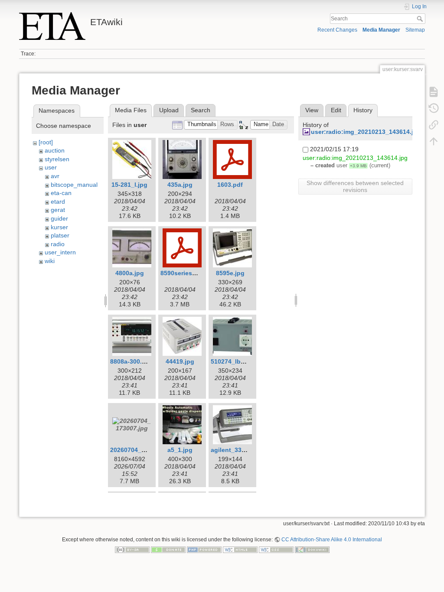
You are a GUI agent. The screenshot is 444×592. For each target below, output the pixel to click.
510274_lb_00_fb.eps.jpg (247, 361)
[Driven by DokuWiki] (312, 549)
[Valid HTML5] (240, 549)
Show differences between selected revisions (355, 186)
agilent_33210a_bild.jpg (246, 449)
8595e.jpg (230, 273)
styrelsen (57, 159)
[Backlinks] (434, 125)
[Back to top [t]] (434, 141)
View (311, 110)
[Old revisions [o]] (434, 108)
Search (421, 19)
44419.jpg (180, 361)
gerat (58, 209)
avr (55, 175)
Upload (169, 110)
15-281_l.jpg (129, 184)
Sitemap (415, 30)
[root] (46, 142)
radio (58, 244)
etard (58, 201)
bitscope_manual (74, 184)
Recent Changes (337, 30)
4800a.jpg (129, 273)
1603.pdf (230, 184)
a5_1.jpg (180, 449)
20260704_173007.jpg (141, 449)
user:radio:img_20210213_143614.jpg (366, 131)
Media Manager (381, 30)
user (51, 167)
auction (55, 150)
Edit (336, 110)
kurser (59, 227)
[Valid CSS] (276, 549)
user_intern (60, 252)
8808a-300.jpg (130, 361)
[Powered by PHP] (204, 549)
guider (59, 218)
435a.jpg (180, 184)
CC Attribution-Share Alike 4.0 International (331, 540)
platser (60, 235)
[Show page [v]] (434, 92)
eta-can (61, 192)
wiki (50, 260)
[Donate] (168, 549)
